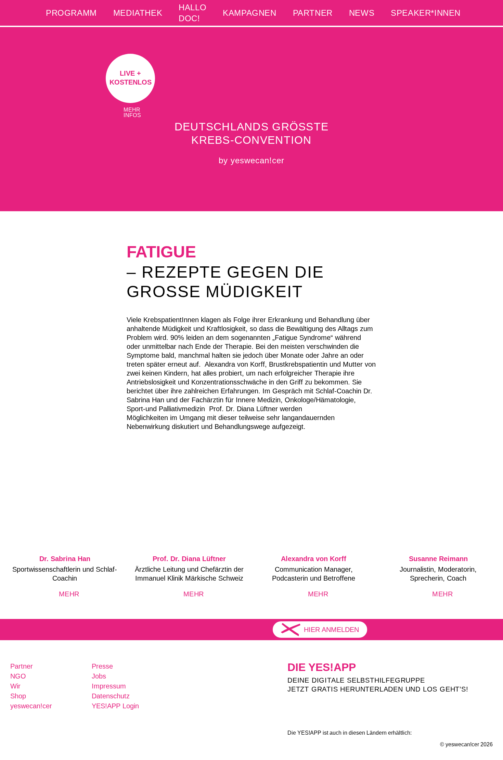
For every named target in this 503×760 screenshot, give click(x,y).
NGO (18, 676)
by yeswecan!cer (251, 160)
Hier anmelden (331, 629)
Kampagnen (249, 12)
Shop (18, 696)
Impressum (109, 686)
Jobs (99, 676)
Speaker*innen (426, 12)
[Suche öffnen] (481, 13)
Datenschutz (111, 696)
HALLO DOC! (192, 13)
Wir (15, 686)
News (361, 12)
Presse (102, 666)
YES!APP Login (115, 706)
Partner (313, 12)
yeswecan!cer (31, 706)
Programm (71, 12)
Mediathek (137, 12)
